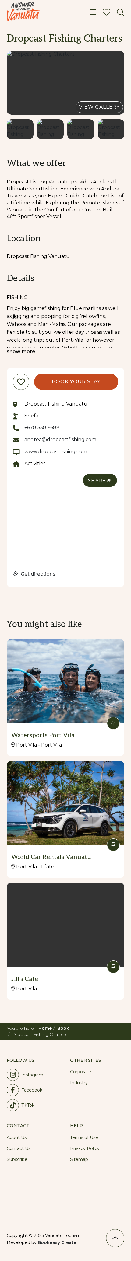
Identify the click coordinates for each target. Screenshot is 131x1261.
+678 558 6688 (42, 427)
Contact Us (18, 1148)
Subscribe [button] (17, 1159)
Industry (79, 1082)
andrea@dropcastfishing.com (60, 439)
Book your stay (76, 382)
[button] (65, 83)
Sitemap (79, 1159)
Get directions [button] (37, 574)
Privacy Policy (85, 1148)
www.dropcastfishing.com (55, 452)
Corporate (80, 1072)
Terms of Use (84, 1137)
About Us (17, 1137)
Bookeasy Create (57, 1242)
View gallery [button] (99, 107)
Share (97, 480)
